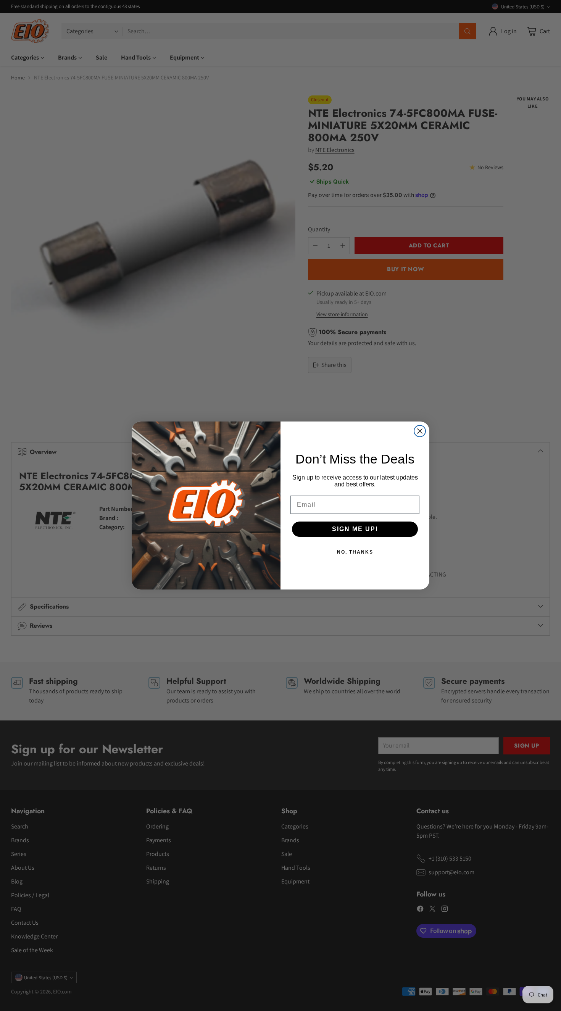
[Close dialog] (420, 431)
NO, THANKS (355, 552)
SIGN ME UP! (355, 529)
